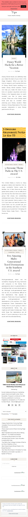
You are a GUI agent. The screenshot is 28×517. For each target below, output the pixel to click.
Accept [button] (23, 6)
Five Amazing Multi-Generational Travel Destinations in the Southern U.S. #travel (14, 263)
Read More (14, 8)
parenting (12, 252)
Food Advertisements (15, 485)
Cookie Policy (10, 510)
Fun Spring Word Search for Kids (11, 436)
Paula (18, 71)
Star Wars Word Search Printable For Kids (14, 450)
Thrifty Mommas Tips (14, 10)
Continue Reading (14, 114)
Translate (14, 414)
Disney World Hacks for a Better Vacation (14, 64)
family (20, 250)
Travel (14, 58)
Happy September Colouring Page (12, 423)
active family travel (11, 164)
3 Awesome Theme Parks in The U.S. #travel (14, 170)
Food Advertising (17, 472)
